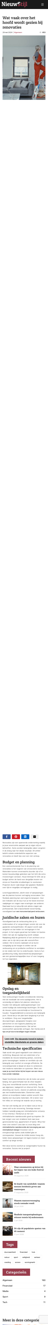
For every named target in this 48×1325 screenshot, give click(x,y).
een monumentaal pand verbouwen (30, 911)
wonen (17, 1262)
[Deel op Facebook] (7, 836)
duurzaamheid (10, 1252)
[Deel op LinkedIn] (25, 836)
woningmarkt (30, 1262)
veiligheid (26, 1257)
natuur (7, 1257)
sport (16, 1257)
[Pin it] (16, 836)
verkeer (37, 1257)
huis (33, 1252)
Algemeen (18, 32)
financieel (24, 1252)
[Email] (34, 836)
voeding (7, 1262)
